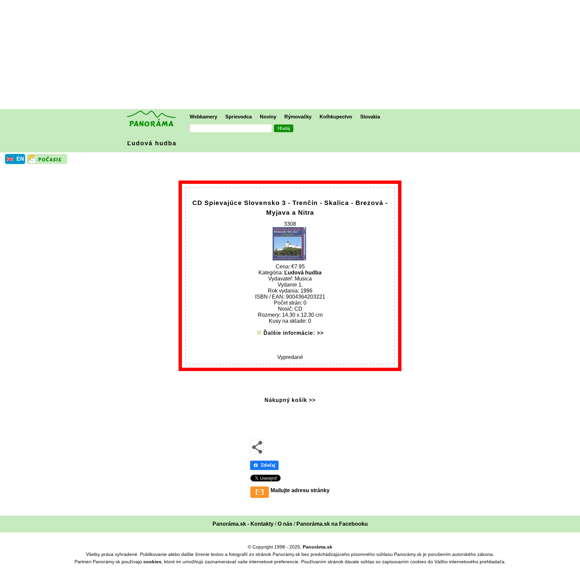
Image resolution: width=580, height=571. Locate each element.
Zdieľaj (268, 465)
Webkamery (203, 116)
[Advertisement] (291, 55)
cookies (152, 561)
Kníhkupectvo (336, 116)
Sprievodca (238, 116)
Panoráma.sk (317, 547)
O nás (285, 524)
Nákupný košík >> (290, 400)
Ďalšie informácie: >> (293, 333)
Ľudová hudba (152, 143)
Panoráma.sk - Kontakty (243, 524)
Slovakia (370, 116)
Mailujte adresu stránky (300, 490)
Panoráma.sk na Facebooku (332, 524)
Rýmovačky (297, 116)
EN (20, 159)
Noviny (268, 116)
